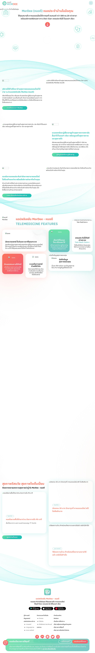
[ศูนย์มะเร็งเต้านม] (47, 437)
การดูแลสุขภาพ (30, 627)
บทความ (39, 627)
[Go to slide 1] (49, 341)
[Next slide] (92, 437)
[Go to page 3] (48, 445)
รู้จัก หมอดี (27, 615)
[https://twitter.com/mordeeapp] (53, 637)
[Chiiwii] (17, 437)
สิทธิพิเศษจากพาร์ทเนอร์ (45, 624)
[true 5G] (32, 437)
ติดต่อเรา (56, 618)
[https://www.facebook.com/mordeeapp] (37, 637)
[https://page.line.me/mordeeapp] (42, 636)
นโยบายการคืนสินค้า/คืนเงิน (61, 630)
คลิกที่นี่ (56, 372)
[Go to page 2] (46, 445)
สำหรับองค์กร (57, 615)
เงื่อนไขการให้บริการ (59, 621)
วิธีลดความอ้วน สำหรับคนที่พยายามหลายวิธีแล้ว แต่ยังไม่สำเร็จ (69, 553)
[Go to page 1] (43, 445)
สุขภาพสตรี (57, 549)
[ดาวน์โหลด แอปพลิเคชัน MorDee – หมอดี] (35, 608)
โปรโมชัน (41, 621)
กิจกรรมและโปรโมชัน (42, 615)
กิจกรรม (41, 618)
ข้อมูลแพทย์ (27, 618)
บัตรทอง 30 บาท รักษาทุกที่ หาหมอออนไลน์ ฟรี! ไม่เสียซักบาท (70, 510)
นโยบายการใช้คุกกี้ (59, 627)
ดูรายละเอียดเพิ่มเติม (49, 649)
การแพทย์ (28, 624)
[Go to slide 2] (52, 341)
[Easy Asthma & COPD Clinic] (78, 438)
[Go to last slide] (3, 437)
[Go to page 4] (50, 445)
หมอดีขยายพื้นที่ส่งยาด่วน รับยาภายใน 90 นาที (24, 519)
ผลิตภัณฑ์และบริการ (29, 621)
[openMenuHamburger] (91, 3)
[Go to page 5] (52, 445)
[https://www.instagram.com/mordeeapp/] (58, 637)
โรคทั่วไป (10, 516)
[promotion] (24, 466)
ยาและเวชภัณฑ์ (30, 630)
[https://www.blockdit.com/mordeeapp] (47, 637)
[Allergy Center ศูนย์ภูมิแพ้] (63, 438)
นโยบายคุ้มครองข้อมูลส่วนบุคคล (62, 624)
